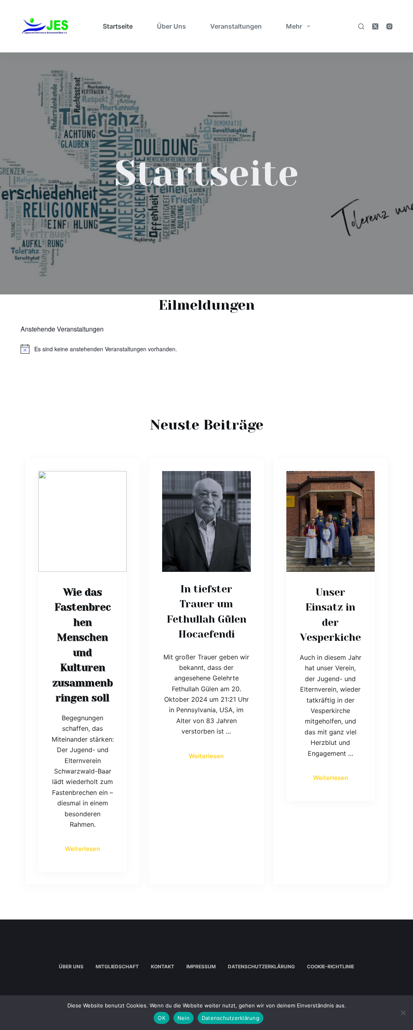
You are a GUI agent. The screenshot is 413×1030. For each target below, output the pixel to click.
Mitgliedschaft (117, 966)
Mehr (294, 26)
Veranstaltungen (236, 26)
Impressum (201, 966)
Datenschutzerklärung (261, 966)
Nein (183, 1018)
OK (161, 1018)
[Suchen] (361, 26)
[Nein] (403, 1013)
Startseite (118, 26)
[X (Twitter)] (375, 26)
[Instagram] (389, 26)
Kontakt (162, 966)
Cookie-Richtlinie (330, 966)
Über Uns (171, 26)
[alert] (206, 349)
